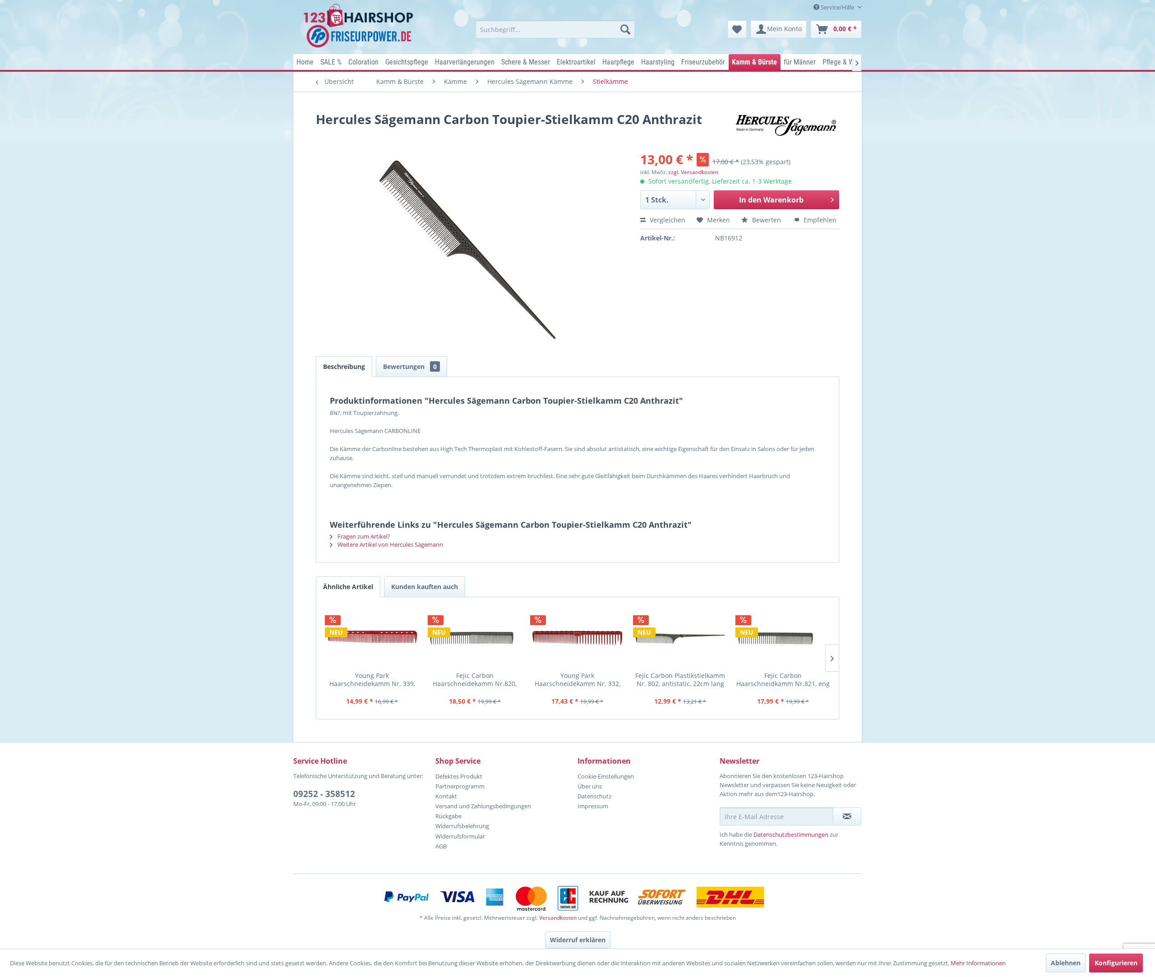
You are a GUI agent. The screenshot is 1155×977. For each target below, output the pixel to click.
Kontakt (446, 796)
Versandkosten (558, 918)
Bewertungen (410, 366)
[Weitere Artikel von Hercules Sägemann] (787, 128)
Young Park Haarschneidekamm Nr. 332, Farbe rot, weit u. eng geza (577, 679)
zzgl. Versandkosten (693, 172)
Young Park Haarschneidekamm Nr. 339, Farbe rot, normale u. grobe (372, 679)
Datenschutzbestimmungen (790, 834)
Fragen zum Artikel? (363, 536)
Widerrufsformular (460, 836)
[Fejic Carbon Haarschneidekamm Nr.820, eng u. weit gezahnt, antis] (475, 637)
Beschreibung (344, 366)
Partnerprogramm (460, 786)
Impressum (593, 806)
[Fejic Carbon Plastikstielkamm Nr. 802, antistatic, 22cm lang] (680, 637)
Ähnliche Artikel (348, 586)
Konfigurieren (1116, 963)
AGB (441, 846)
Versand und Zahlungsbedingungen (483, 806)
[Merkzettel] (737, 29)
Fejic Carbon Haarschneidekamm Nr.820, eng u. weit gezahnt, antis (475, 679)
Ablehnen (1066, 963)
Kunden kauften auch (424, 586)
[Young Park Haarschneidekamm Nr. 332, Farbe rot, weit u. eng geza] (577, 637)
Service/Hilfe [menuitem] (837, 7)
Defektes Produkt (458, 776)
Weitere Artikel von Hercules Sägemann (389, 544)
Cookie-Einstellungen (606, 776)
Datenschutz (594, 796)
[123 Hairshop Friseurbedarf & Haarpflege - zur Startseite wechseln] (360, 26)
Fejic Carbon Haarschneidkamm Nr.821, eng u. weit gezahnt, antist (783, 679)
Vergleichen (666, 220)
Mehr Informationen (978, 963)
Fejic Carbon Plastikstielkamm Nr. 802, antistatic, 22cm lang (680, 679)
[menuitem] (555, 29)
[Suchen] (625, 29)
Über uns (590, 786)
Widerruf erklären (577, 940)
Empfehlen (819, 220)
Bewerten (766, 220)
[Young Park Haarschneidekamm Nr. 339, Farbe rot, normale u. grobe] (372, 637)
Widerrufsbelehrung (462, 826)
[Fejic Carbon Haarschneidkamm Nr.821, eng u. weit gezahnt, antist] (783, 637)
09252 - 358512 (324, 794)
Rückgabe (448, 816)
